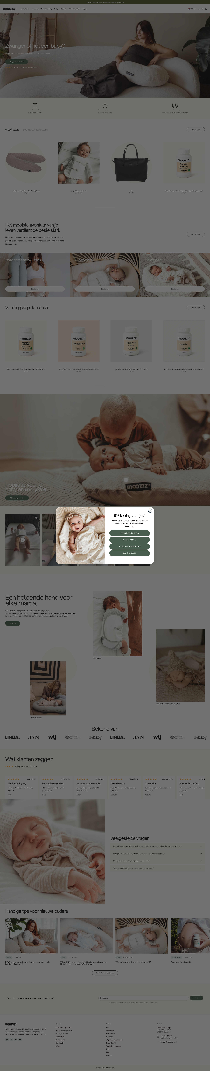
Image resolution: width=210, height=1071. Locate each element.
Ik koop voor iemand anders (129, 546)
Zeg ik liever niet (129, 553)
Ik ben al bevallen (129, 540)
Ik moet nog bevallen (130, 533)
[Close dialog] (150, 511)
